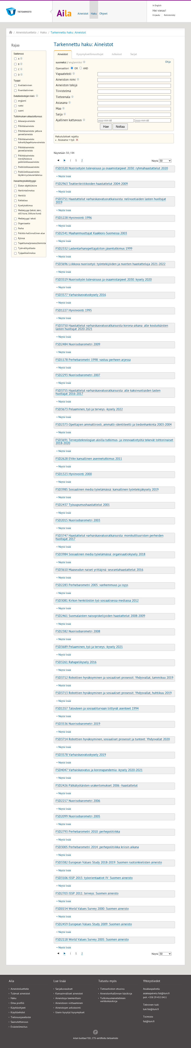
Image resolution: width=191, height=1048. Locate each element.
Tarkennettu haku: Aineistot (68, 33)
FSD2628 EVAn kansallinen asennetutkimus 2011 (89, 459)
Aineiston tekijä (66, 85)
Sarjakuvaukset (64, 989)
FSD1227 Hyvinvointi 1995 (74, 311)
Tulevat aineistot (20, 994)
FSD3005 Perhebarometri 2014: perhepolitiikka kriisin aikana (97, 847)
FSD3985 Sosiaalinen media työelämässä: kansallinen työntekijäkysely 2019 (107, 490)
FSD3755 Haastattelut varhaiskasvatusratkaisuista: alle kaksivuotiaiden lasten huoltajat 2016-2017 (108, 392)
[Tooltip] (21, 59)
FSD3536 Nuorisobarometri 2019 (78, 724)
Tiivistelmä (63, 91)
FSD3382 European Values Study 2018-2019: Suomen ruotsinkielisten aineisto (109, 863)
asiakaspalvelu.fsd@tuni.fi (156, 993)
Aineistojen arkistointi (68, 1008)
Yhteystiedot (151, 981)
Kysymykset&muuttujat (89, 54)
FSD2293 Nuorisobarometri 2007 (78, 375)
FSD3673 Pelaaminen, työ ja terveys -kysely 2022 (89, 410)
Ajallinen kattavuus (69, 120)
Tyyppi (17, 81)
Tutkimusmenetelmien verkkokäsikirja (113, 1000)
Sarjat (133, 54)
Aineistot (83, 14)
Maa (59, 109)
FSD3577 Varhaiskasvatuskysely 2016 (81, 295)
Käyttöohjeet (18, 1008)
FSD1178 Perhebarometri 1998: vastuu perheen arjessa (93, 360)
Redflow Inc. (95, 1032)
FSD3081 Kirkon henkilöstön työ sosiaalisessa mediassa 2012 (97, 601)
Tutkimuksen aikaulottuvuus (28, 116)
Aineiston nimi (66, 80)
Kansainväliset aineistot (69, 994)
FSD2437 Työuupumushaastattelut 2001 (83, 505)
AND (85, 68)
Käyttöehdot (18, 1012)
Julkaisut (117, 54)
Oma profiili (17, 1003)
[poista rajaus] (77, 140)
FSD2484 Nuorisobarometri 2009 (78, 345)
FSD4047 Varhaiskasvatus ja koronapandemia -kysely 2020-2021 (99, 770)
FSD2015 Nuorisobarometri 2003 (78, 521)
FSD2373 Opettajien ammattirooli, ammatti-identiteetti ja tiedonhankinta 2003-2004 (114, 425)
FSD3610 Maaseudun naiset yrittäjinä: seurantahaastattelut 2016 (99, 570)
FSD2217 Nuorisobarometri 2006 (78, 801)
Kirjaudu (156, 15)
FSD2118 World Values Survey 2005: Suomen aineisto (92, 940)
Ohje (168, 62)
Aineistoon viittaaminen (69, 1003)
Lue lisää (60, 981)
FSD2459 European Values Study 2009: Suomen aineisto (94, 924)
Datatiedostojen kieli (24, 96)
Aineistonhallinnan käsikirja (116, 994)
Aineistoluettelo (26, 33)
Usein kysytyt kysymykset (69, 1012)
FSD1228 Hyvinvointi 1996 (74, 218)
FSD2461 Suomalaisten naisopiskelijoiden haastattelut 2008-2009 (100, 616)
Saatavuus (19, 54)
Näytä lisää (64, 176)
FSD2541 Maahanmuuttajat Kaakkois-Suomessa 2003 (91, 234)
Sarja (59, 114)
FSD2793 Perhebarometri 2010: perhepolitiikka (88, 832)
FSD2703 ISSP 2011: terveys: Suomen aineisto (87, 894)
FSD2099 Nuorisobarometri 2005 (78, 817)
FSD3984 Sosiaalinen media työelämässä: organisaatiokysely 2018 (100, 555)
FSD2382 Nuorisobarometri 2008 (78, 632)
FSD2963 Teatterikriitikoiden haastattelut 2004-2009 (92, 184)
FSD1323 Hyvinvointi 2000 (74, 474)
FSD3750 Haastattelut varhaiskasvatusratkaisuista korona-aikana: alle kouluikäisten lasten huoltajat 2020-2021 (112, 327)
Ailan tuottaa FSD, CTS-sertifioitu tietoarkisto (95, 1038)
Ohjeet (103, 14)
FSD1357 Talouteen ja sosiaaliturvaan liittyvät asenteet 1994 (97, 709)
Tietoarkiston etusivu (112, 989)
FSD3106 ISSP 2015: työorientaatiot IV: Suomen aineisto (94, 878)
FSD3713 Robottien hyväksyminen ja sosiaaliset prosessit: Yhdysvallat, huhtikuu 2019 (114, 693)
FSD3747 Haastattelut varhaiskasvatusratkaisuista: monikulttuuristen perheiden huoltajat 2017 (109, 537)
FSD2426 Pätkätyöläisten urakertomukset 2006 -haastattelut (97, 786)
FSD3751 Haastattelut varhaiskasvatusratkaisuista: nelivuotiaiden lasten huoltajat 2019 (111, 201)
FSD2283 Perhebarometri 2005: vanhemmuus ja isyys (92, 585)
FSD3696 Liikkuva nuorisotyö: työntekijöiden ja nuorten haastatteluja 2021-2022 (110, 264)
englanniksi (76, 62)
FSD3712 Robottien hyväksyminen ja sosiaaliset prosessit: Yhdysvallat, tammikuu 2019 (114, 678)
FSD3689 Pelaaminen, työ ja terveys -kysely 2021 (89, 647)
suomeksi (61, 62)
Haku (94, 14)
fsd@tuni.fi (148, 1021)
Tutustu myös (107, 981)
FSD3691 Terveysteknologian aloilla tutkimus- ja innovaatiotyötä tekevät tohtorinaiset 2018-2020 (114, 442)
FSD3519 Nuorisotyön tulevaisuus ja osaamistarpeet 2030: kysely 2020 (104, 280)
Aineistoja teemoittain (68, 998)
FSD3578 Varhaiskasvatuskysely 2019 (81, 755)
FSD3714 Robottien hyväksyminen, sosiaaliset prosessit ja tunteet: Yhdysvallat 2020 (113, 740)
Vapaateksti (64, 74)
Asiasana (62, 103)
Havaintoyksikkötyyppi (25, 181)
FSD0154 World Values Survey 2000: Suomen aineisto (92, 909)
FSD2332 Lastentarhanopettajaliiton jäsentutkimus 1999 (94, 249)
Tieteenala (63, 97)
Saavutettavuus (19, 1022)
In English (157, 6)
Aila (10, 32)
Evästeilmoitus (19, 1027)
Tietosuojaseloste (21, 1017)
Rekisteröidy (169, 15)
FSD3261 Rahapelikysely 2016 (76, 662)
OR (76, 68)
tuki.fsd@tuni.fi (151, 1009)
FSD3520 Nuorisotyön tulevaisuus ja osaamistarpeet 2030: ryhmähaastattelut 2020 (112, 169)
